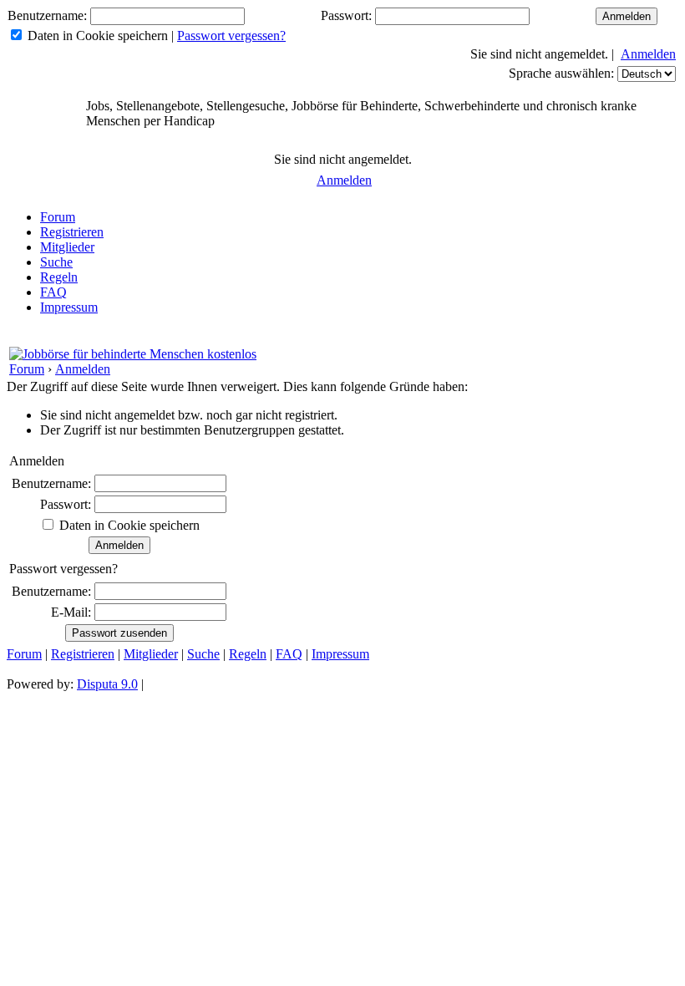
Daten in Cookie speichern (98, 35)
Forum (57, 217)
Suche (56, 262)
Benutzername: (47, 15)
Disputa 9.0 (107, 684)
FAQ (53, 292)
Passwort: (346, 15)
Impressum (69, 307)
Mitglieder (67, 247)
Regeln (59, 277)
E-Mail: (71, 612)
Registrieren (72, 232)
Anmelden (648, 54)
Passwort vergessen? (231, 35)
